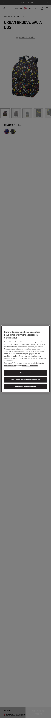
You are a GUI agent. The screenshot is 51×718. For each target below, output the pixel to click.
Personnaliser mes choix (25, 386)
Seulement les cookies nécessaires (25, 380)
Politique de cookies (30, 365)
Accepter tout (25, 373)
